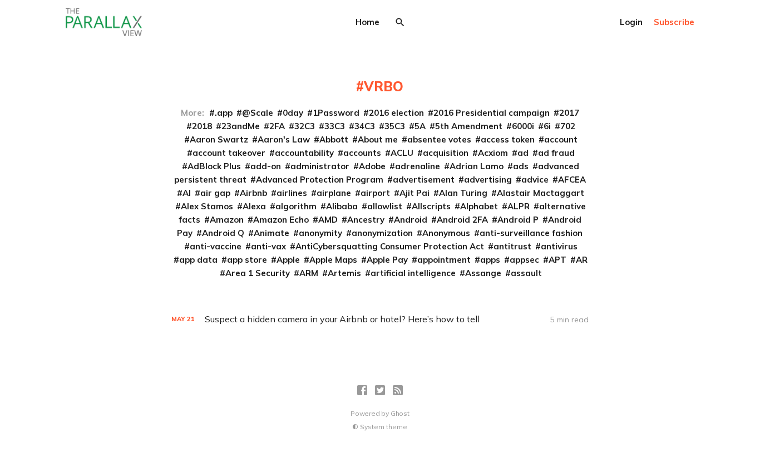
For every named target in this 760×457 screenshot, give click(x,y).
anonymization (382, 233)
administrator (319, 166)
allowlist (384, 206)
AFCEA (572, 179)
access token (508, 139)
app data (198, 259)
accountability (304, 153)
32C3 (304, 126)
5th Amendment (468, 126)
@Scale (257, 112)
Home (367, 22)
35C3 (394, 126)
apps (490, 259)
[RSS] (397, 390)
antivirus (559, 246)
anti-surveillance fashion (531, 233)
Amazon (227, 219)
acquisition (445, 153)
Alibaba (342, 206)
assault (526, 273)
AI (186, 193)
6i (547, 126)
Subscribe (674, 22)
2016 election (396, 112)
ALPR (518, 206)
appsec (524, 259)
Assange (483, 273)
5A (420, 126)
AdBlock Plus (214, 166)
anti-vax (268, 246)
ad (523, 153)
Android (410, 219)
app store (247, 259)
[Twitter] (380, 390)
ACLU (402, 153)
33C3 (334, 126)
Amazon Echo (281, 219)
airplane (334, 193)
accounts (362, 153)
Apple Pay (387, 259)
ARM (308, 273)
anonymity (320, 233)
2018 (202, 126)
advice (535, 179)
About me (378, 139)
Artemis (344, 273)
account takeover (229, 153)
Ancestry (365, 219)
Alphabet (479, 206)
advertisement (424, 179)
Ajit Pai (414, 193)
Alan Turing (463, 193)
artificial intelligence (413, 273)
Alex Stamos (207, 206)
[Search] (400, 22)
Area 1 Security (257, 273)
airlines (292, 193)
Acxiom (493, 153)
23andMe (240, 126)
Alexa (254, 206)
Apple (288, 259)
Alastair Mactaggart (540, 193)
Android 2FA (462, 219)
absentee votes (439, 139)
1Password (336, 112)
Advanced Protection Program (319, 179)
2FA (277, 126)
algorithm (296, 206)
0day (293, 112)
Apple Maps (333, 259)
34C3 (364, 126)
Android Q (223, 233)
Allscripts (431, 206)
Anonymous (446, 233)
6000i (523, 126)
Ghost (400, 413)
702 (567, 126)
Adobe (372, 166)
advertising (488, 179)
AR (582, 259)
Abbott (333, 139)
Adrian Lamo (477, 166)
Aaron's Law (284, 139)
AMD (328, 219)
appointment (444, 259)
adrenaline (417, 166)
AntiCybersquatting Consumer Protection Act (389, 246)
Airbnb (253, 193)
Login (631, 22)
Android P (518, 219)
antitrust (512, 246)
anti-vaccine (215, 246)
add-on (265, 166)
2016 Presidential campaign (491, 112)
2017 (569, 112)
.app (224, 112)
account (561, 139)
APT (557, 259)
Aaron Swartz (219, 139)
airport (375, 193)
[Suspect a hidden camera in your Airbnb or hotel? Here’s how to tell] (380, 319)
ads (521, 166)
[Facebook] (362, 390)
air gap (215, 193)
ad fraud (556, 153)
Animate (271, 233)
